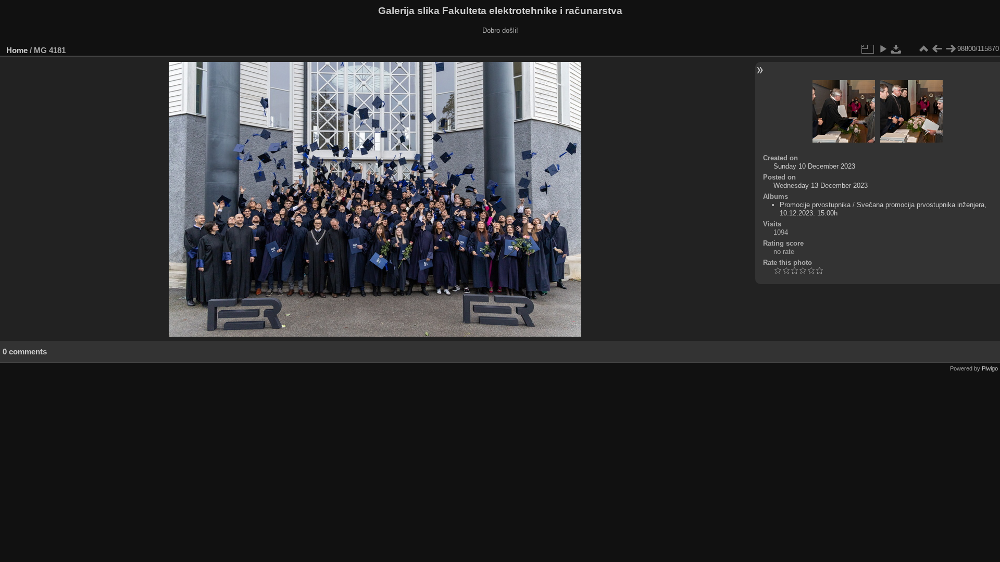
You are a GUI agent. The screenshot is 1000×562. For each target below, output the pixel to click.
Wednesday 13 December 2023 (820, 185)
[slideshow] (883, 49)
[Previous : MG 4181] (937, 49)
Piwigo (990, 368)
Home (17, 50)
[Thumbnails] (923, 49)
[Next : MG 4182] (950, 49)
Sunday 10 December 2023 (814, 166)
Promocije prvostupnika (815, 205)
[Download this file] (896, 49)
